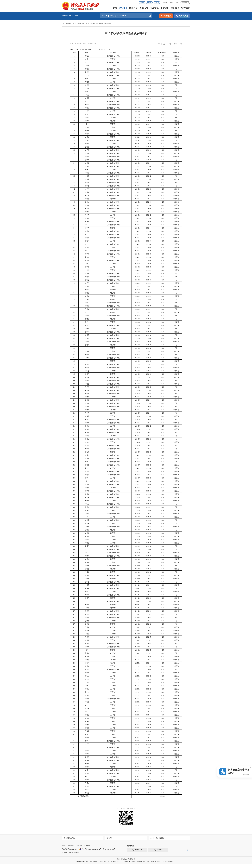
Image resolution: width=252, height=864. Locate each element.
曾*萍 (87, 598)
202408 (137, 491)
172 (74, 611)
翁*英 (87, 750)
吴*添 (87, 630)
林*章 (87, 156)
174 (74, 617)
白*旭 (87, 627)
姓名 (86, 53)
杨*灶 (87, 117)
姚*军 (87, 332)
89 (74, 341)
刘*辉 (87, 643)
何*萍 (87, 390)
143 (74, 517)
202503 (148, 72)
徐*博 (87, 98)
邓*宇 (87, 595)
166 (74, 591)
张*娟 (87, 585)
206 (74, 721)
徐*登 (87, 283)
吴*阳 (87, 199)
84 (74, 325)
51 (74, 218)
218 (74, 760)
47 (74, 205)
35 (74, 166)
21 (74, 121)
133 (74, 484)
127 (74, 465)
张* (87, 124)
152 (74, 546)
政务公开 (123, 8)
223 (74, 776)
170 (74, 604)
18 (74, 111)
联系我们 (72, 845)
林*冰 (87, 559)
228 (74, 793)
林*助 (87, 380)
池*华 (87, 367)
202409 (137, 513)
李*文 (87, 147)
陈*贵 (87, 306)
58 (74, 241)
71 (74, 283)
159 (74, 569)
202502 (148, 62)
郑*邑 (87, 439)
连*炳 (87, 354)
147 (74, 530)
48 (74, 208)
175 (74, 621)
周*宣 (87, 757)
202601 (148, 286)
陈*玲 (87, 218)
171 (74, 608)
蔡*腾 (87, 510)
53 (74, 225)
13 (74, 95)
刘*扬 (87, 533)
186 (74, 656)
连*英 (87, 744)
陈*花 (87, 140)
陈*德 (87, 715)
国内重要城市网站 (69, 838)
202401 (137, 147)
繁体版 (165, 2)
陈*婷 (87, 656)
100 (74, 377)
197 (74, 692)
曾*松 (87, 293)
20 (74, 117)
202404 (137, 351)
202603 (148, 377)
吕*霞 (87, 731)
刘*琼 (87, 763)
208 (74, 728)
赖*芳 (87, 637)
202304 (137, 72)
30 (74, 150)
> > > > (92, 23)
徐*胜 (87, 59)
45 (74, 199)
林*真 (87, 325)
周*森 (87, 364)
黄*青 (87, 786)
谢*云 (87, 468)
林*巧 (87, 436)
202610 (148, 598)
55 (74, 231)
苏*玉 (87, 387)
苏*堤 (87, 254)
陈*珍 (87, 338)
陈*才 (87, 712)
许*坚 (87, 108)
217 (74, 757)
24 (74, 130)
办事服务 (144, 8)
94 (74, 358)
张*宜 (87, 62)
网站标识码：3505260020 (69, 849)
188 (74, 663)
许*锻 (87, 449)
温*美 (87, 617)
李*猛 (87, 319)
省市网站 (110, 838)
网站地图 (87, 845)
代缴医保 (176, 53)
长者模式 (167, 16)
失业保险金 (162, 53)
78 (74, 306)
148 (74, 533)
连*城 (87, 458)
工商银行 (113, 59)
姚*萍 (87, 345)
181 (74, 640)
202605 (148, 504)
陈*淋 (87, 179)
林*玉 (87, 189)
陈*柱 (87, 169)
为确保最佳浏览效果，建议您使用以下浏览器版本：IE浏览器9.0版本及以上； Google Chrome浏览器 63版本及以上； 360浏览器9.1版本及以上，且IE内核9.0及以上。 (126, 861)
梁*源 (87, 208)
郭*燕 (87, 277)
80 (74, 312)
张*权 (87, 270)
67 (74, 270)
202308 (137, 111)
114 (74, 423)
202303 (137, 62)
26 (74, 137)
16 (74, 104)
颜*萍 (87, 377)
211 (74, 737)
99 (74, 374)
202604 (148, 367)
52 (74, 221)
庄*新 (87, 426)
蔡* (87, 481)
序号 (74, 53)
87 (74, 335)
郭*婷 (87, 410)
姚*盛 (87, 176)
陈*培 (87, 192)
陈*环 (87, 478)
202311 (137, 137)
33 (74, 160)
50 (74, 215)
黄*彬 (87, 721)
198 (74, 695)
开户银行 (113, 53)
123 (74, 452)
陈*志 (87, 491)
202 (74, 708)
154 (74, 552)
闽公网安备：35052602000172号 (91, 849)
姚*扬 (87, 231)
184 (74, 650)
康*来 (87, 251)
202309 (137, 121)
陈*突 (87, 699)
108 (74, 403)
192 (74, 676)
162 (74, 578)
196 (74, 689)
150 (74, 539)
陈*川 (87, 520)
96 (74, 364)
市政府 (157, 2)
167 (74, 595)
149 (74, 536)
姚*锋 (87, 578)
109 (74, 406)
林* (87, 348)
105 (74, 393)
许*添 (87, 260)
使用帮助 (79, 845)
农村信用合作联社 (113, 56)
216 (74, 754)
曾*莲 (87, 374)
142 (74, 513)
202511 (148, 374)
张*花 (87, 111)
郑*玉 (87, 676)
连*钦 (87, 160)
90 (74, 345)
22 (74, 124)
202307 (137, 98)
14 (74, 98)
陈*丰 (87, 225)
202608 (148, 517)
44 (74, 195)
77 (74, 302)
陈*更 (87, 384)
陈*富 (87, 452)
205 (74, 718)
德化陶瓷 (175, 8)
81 (74, 315)
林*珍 (87, 780)
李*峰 (87, 127)
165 (74, 588)
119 (74, 439)
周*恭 (87, 257)
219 (74, 763)
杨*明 (87, 523)
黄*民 (87, 543)
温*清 (87, 793)
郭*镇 (87, 494)
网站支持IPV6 (185, 2)
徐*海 (87, 137)
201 (74, 705)
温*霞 (87, 406)
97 (74, 367)
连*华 (87, 289)
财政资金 (100, 23)
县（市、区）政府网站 (157, 838)
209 (74, 731)
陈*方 (87, 75)
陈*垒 (87, 286)
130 (74, 475)
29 (74, 147)
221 (74, 770)
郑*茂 (87, 65)
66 (74, 267)
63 (74, 257)
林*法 (87, 264)
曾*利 (87, 85)
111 (74, 413)
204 (74, 715)
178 (74, 630)
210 (74, 734)
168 (74, 598)
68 (74, 273)
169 (74, 601)
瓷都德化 (159, 850)
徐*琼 (87, 767)
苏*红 (87, 78)
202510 (148, 137)
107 (74, 400)
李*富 (87, 299)
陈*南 (87, 403)
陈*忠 (87, 624)
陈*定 (87, 442)
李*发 (87, 621)
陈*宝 (87, 244)
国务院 (142, 2)
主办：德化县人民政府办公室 (126, 859)
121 (74, 445)
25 (74, 134)
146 (74, 526)
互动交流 (154, 8)
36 (74, 169)
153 (74, 549)
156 (74, 559)
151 (74, 543)
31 (74, 153)
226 (74, 786)
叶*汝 (87, 95)
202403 (137, 315)
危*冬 (87, 91)
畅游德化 (185, 8)
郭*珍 (87, 783)
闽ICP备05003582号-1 (109, 849)
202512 (148, 156)
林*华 (87, 228)
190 (74, 669)
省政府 (149, 2)
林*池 (87, 770)
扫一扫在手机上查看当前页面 (126, 808)
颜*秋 (87, 673)
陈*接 (87, 465)
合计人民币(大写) (82, 796)
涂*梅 (87, 163)
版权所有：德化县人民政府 (70, 852)
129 (74, 471)
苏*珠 (87, 429)
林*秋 (87, 689)
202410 (137, 556)
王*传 (87, 724)
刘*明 (87, 708)
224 (74, 780)
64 (74, 260)
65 (74, 264)
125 (74, 458)
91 (74, 348)
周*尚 (87, 173)
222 (74, 773)
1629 (162, 56)
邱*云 (87, 72)
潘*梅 (87, 488)
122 (74, 449)
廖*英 (87, 562)
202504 (148, 88)
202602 (148, 319)
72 (95, 43)
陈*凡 (87, 234)
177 (74, 627)
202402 (137, 264)
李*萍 (87, 247)
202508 (148, 121)
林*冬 (87, 686)
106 (74, 397)
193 (74, 679)
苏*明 (87, 186)
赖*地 (87, 432)
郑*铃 (87, 419)
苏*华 (87, 413)
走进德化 (164, 8)
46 (74, 202)
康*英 (87, 539)
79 (74, 309)
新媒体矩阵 (130, 846)
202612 (148, 679)
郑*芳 (87, 692)
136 (74, 494)
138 (74, 500)
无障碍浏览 (183, 16)
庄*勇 (87, 273)
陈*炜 (87, 591)
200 (74, 702)
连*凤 (87, 572)
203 (74, 712)
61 (74, 251)
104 (74, 390)
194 (74, 682)
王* (87, 650)
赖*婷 (87, 604)
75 (74, 296)
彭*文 (87, 705)
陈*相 (87, 205)
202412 (137, 614)
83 (74, 322)
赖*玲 (87, 500)
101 (74, 380)
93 (74, 354)
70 (74, 280)
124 (74, 455)
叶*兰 (87, 682)
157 (74, 562)
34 (74, 163)
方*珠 (87, 462)
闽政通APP (138, 850)
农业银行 (113, 98)
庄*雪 (87, 634)
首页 (115, 8)
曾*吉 (87, 315)
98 (74, 371)
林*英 (87, 536)
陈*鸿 (87, 371)
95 (74, 361)
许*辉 (87, 556)
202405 (137, 390)
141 (74, 510)
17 (74, 108)
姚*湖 (87, 280)
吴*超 (87, 484)
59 (74, 244)
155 (74, 556)
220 (74, 767)
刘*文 (87, 312)
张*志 (87, 471)
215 (74, 750)
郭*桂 (87, 507)
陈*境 (87, 351)
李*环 (87, 741)
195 (74, 686)
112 (74, 416)
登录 (171, 2)
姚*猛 (87, 302)
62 (74, 254)
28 (74, 143)
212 (74, 741)
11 (74, 88)
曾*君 (87, 267)
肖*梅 (87, 666)
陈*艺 (87, 747)
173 (74, 614)
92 (74, 351)
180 (74, 637)
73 (74, 289)
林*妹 (87, 397)
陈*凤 (87, 166)
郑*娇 (87, 660)
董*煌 (87, 773)
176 (74, 624)
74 (74, 293)
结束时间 (149, 53)
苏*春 (87, 679)
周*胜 (87, 760)
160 (74, 572)
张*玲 (87, 608)
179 (74, 634)
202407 (137, 455)
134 (74, 488)
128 (74, 468)
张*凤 (87, 695)
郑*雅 (87, 653)
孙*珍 (87, 423)
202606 (148, 611)
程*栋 (87, 575)
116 (74, 429)
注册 (176, 2)
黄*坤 (87, 737)
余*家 (87, 114)
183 (74, 647)
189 (74, 666)
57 (74, 238)
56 (74, 234)
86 (74, 332)
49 (74, 212)
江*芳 (87, 611)
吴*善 (87, 130)
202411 (137, 582)
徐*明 (87, 150)
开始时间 (137, 53)
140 (74, 507)
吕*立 (87, 101)
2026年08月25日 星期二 (70, 16)
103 (74, 387)
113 (74, 419)
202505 (148, 312)
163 (74, 582)
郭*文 (87, 552)
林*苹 (87, 718)
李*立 (87, 549)
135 (74, 491)
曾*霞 (87, 416)
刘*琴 (87, 104)
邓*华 (87, 215)
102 (74, 384)
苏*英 (87, 588)
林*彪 (87, 526)
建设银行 (113, 199)
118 (74, 436)
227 (74, 789)
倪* (87, 517)
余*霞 (87, 69)
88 (74, 338)
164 (74, 585)
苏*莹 (87, 614)
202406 (137, 429)
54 (74, 228)
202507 (148, 101)
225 (74, 783)
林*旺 (87, 328)
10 (74, 85)
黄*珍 (87, 754)
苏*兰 (87, 776)
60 (74, 247)
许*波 (87, 702)
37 (74, 173)
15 (74, 101)
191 (74, 673)
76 (74, 299)
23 (74, 127)
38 (74, 176)
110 (74, 410)
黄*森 (87, 445)
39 (74, 179)
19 (74, 114)
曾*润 (87, 335)
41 (74, 186)
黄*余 (87, 504)
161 (74, 575)
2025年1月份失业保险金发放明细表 (126, 33)
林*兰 (87, 669)
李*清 (87, 182)
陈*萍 (87, 241)
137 (74, 497)
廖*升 (87, 322)
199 (74, 699)
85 (74, 328)
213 (74, 744)
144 (74, 520)
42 (74, 189)
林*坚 (87, 513)
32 (74, 156)
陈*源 (87, 393)
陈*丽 (87, 400)
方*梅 (87, 309)
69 (74, 277)
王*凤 (87, 530)
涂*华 (87, 121)
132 (74, 481)
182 (74, 643)
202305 (137, 85)
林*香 (87, 134)
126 (74, 462)
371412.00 (162, 796)
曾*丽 (87, 569)
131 (74, 478)
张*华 (87, 358)
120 (74, 442)
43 (74, 192)
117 (74, 432)
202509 (148, 267)
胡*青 (87, 789)
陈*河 (87, 88)
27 (74, 140)
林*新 (87, 640)
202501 (148, 56)
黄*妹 (87, 212)
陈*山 (87, 153)
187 (74, 660)
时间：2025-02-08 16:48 (78, 43)
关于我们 (65, 845)
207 (74, 724)
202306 (137, 91)
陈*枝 (87, 202)
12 (74, 91)
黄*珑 (87, 546)
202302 (137, 56)
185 (74, 653)
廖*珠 (87, 734)
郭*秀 (87, 82)
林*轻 (87, 455)
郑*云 (87, 56)
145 (74, 523)
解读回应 (133, 8)
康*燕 (87, 475)
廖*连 (87, 728)
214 (74, 747)
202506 (148, 91)
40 (74, 182)
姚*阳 (87, 238)
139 (74, 504)
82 (74, 319)
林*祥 (87, 663)
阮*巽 (87, 601)
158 (74, 565)
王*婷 (87, 143)
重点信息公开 (90, 23)
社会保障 (108, 23)
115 (74, 426)
